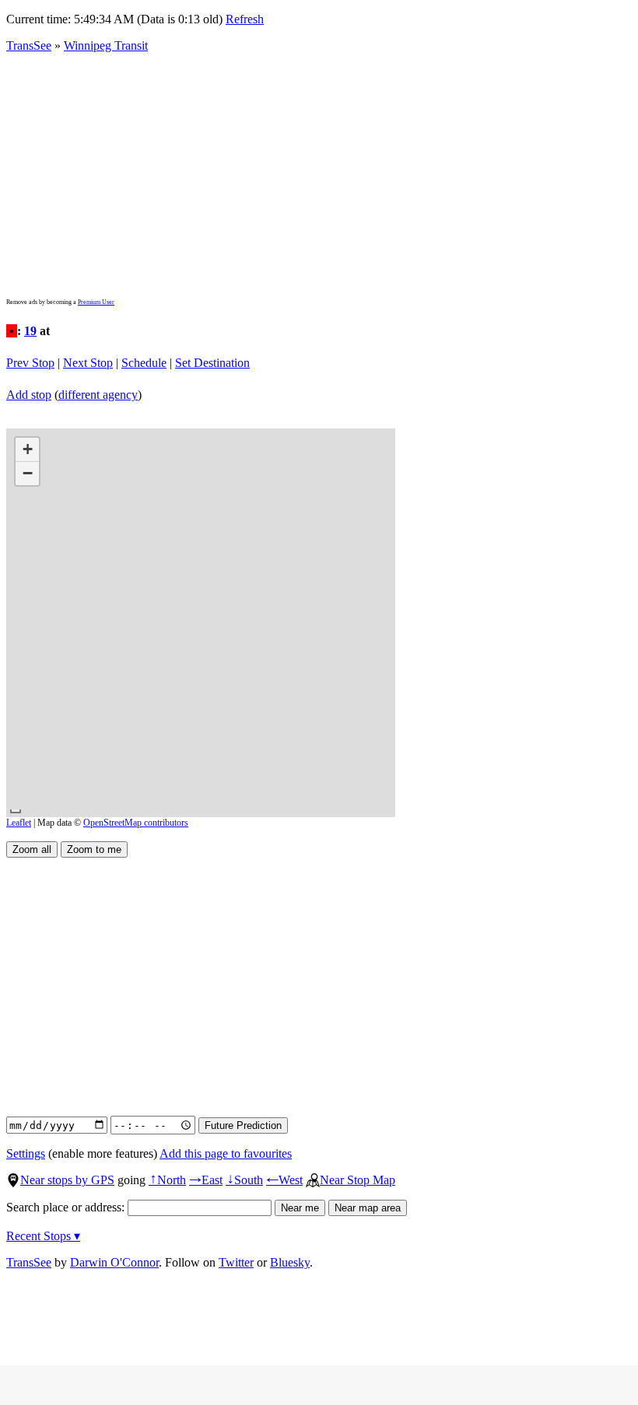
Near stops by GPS (67, 1180)
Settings (25, 1153)
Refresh (245, 19)
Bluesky (290, 1262)
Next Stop (88, 362)
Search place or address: (67, 1207)
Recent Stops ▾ (43, 1235)
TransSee (28, 45)
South (244, 1180)
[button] (27, 450)
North (167, 1180)
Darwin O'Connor (114, 1262)
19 (30, 330)
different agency (98, 394)
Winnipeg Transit (106, 45)
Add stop (28, 394)
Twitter (236, 1262)
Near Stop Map (357, 1180)
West (284, 1180)
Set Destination (212, 362)
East (206, 1180)
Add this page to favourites (226, 1153)
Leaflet (18, 822)
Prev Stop (30, 362)
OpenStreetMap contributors (135, 822)
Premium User (96, 302)
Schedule (144, 362)
